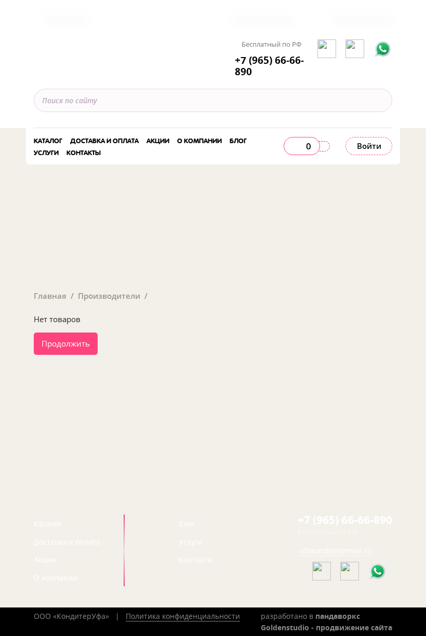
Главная (50, 296)
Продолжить (66, 343)
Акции (158, 140)
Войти (369, 146)
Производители (109, 296)
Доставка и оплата (104, 140)
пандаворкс (337, 616)
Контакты (83, 152)
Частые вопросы (262, 13)
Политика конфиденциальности (183, 616)
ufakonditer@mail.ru (336, 551)
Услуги (46, 152)
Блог (238, 140)
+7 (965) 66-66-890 (269, 66)
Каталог (48, 140)
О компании (199, 140)
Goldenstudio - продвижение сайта (326, 627)
